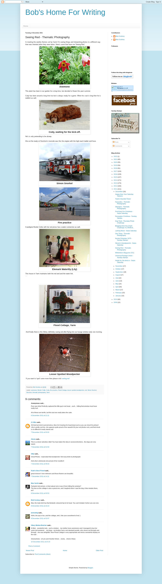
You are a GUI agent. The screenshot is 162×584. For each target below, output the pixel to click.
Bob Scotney (35, 500)
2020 (116, 162)
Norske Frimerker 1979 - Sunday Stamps (123, 239)
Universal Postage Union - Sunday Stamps (124, 256)
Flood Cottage (62, 390)
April (117, 287)
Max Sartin (35, 483)
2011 (116, 189)
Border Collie (41, 390)
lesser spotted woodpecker (75, 390)
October (118, 269)
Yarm (48, 392)
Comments (118, 146)
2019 (116, 165)
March (117, 290)
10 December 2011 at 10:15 (40, 542)
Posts (116, 142)
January (118, 296)
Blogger (90, 568)
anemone (34, 390)
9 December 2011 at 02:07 (40, 518)
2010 (116, 299)
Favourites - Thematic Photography (122, 203)
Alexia (33, 439)
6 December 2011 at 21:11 (40, 415)
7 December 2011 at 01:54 (40, 447)
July (117, 278)
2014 (116, 180)
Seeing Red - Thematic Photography (123, 249)
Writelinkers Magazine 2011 (124, 253)
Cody (47, 390)
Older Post (99, 550)
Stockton (29, 392)
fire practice (53, 390)
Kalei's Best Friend (38, 471)
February (118, 293)
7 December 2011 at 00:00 (40, 432)
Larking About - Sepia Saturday (126, 231)
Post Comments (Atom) (42, 554)
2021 (116, 159)
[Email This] (51, 387)
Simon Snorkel (92, 390)
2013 (116, 183)
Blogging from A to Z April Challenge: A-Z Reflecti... (124, 227)
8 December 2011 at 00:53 (40, 493)
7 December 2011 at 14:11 (40, 476)
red (86, 390)
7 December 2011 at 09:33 (40, 464)
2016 (116, 174)
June (117, 281)
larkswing (34, 513)
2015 (116, 177)
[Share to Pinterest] (61, 387)
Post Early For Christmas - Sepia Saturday (124, 212)
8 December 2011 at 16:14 (40, 506)
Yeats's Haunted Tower (123, 199)
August (118, 275)
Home (25, 26)
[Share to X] (56, 387)
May (117, 284)
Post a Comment (34, 546)
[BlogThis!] (54, 387)
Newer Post (30, 550)
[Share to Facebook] (59, 387)
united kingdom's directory (125, 89)
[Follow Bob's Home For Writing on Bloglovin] (122, 78)
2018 (116, 168)
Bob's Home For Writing (65, 12)
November (119, 266)
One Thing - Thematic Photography (122, 234)
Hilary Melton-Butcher (39, 525)
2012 (116, 186)
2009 (116, 302)
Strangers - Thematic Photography (122, 207)
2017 (116, 171)
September (119, 272)
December (119, 191)
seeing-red (65, 378)
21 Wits (33, 422)
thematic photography (39, 392)
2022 (116, 156)
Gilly (32, 454)
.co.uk (122, 88)
